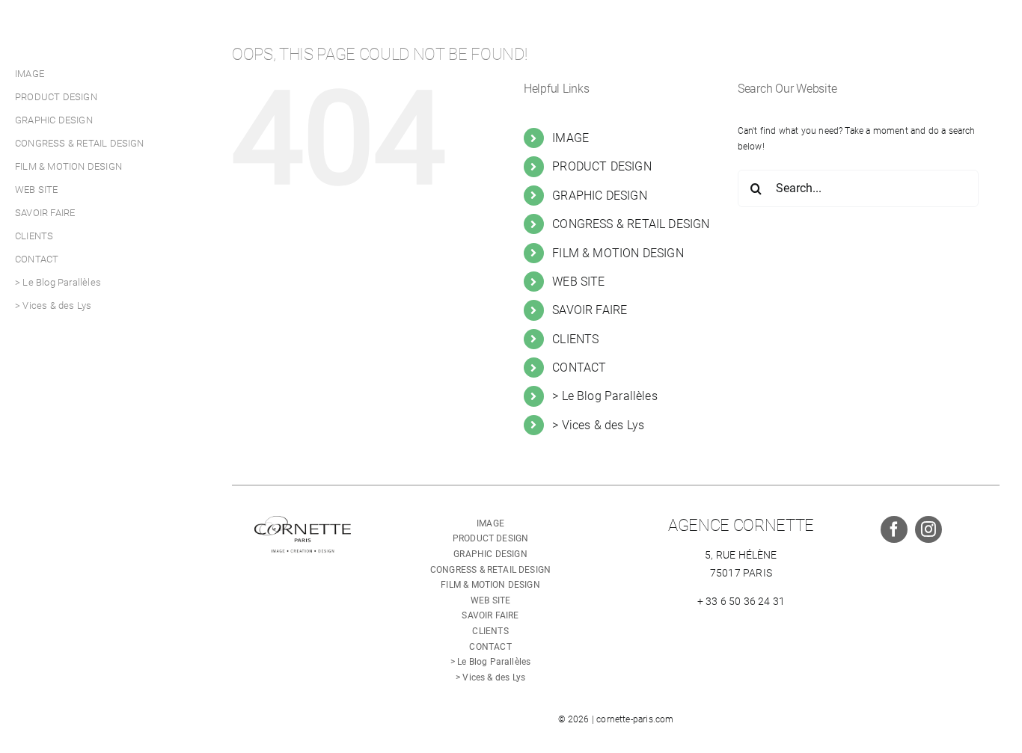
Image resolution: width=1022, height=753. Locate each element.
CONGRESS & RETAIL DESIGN (630, 224)
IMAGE (570, 138)
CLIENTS (575, 339)
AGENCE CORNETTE (741, 525)
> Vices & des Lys (598, 425)
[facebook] (894, 529)
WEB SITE (578, 281)
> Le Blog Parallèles (605, 396)
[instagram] (928, 529)
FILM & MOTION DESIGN (618, 253)
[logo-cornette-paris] (302, 520)
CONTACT (579, 367)
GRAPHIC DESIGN (599, 195)
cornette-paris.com (634, 719)
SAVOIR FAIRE (589, 310)
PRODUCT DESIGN (602, 166)
